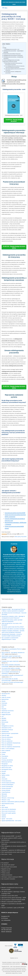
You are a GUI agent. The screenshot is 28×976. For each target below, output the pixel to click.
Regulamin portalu (6, 869)
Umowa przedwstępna (7, 784)
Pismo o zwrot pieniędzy (8, 748)
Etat (3, 707)
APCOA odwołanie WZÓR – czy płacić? (11, 836)
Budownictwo (5, 699)
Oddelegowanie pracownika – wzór (12, 49)
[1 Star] (2, 534)
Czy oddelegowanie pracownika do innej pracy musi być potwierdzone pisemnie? (14, 67)
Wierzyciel (4, 796)
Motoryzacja (5, 722)
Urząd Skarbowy (6, 792)
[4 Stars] (5, 534)
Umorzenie (4, 779)
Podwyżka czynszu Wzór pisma (9, 895)
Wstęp (4, 47)
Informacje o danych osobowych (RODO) (11, 877)
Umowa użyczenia (6, 788)
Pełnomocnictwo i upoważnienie (10, 733)
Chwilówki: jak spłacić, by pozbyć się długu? (13, 628)
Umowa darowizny (6, 780)
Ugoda (3, 777)
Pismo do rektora (6, 739)
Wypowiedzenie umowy (8, 803)
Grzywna (4, 708)
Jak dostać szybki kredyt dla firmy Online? (13, 627)
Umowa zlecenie (6, 790)
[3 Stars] (4, 534)
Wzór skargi (5, 807)
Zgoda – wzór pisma (7, 818)
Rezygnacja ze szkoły (7, 765)
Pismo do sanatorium (7, 741)
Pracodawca (5, 756)
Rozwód (4, 771)
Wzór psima (18, 536)
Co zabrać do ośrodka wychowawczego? (12, 682)
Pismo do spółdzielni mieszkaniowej (11, 743)
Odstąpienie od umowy (8, 726)
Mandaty (4, 718)
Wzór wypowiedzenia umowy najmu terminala (13, 852)
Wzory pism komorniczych (8, 811)
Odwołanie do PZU (6, 727)
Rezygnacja (5, 763)
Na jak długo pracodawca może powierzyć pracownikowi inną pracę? (13, 64)
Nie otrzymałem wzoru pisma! (9, 866)
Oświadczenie (5, 731)
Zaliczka (4, 816)
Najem (3, 724)
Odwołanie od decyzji (7, 729)
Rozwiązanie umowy (7, 769)
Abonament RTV (6, 693)
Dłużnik (3, 701)
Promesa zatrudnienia (7, 760)
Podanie (4, 752)
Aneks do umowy (6, 697)
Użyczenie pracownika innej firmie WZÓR (15, 512)
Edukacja (4, 705)
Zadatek (4, 815)
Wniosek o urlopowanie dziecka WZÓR (11, 901)
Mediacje (4, 720)
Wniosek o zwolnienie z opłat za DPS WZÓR (12, 907)
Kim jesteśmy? (5, 863)
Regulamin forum (5, 871)
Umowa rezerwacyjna (7, 786)
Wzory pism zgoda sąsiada (9, 813)
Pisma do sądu (5, 735)
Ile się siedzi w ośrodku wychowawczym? (12, 675)
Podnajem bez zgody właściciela (10, 661)
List (2, 716)
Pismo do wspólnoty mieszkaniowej (11, 746)
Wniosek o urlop (6, 799)
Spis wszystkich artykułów (8, 879)
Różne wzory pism (6, 767)
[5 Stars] (6, 534)
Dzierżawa (4, 703)
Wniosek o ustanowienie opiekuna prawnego (13, 801)
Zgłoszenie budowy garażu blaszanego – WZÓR (13, 897)
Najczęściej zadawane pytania (10, 61)
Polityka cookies (5, 873)
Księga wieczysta (6, 714)
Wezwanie (4, 794)
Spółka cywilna (5, 775)
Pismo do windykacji (7, 744)
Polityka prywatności (6, 875)
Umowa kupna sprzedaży (8, 782)
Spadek (4, 773)
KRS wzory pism (6, 712)
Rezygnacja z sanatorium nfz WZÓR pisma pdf (13, 850)
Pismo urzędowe (6, 750)
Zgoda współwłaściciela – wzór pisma (11, 820)
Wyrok (3, 805)
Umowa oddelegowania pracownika (11, 60)
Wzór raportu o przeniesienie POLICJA (12, 649)
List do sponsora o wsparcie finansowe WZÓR (13, 899)
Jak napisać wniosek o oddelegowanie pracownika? (13, 72)
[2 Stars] (3, 534)
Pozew (3, 754)
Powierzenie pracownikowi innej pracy (12, 53)
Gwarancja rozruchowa (8, 710)
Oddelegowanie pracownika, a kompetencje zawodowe (13, 57)
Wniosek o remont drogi (8, 798)
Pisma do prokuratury (7, 737)
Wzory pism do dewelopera (9, 809)
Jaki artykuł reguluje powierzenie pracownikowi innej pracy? (15, 69)
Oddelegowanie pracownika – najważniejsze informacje (13, 51)
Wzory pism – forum (6, 854)
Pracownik (23, 536)
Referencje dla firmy (7, 762)
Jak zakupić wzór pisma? (7, 864)
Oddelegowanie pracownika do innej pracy (13, 55)
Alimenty (4, 695)
